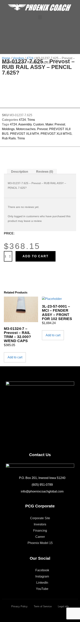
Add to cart (36, 256)
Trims (31, 119)
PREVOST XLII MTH (24, 133)
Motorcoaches (26, 129)
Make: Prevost (55, 124)
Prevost (42, 129)
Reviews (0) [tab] (44, 171)
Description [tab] (19, 171)
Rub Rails (9, 138)
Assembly (25, 124)
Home (6, 58)
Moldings (8, 129)
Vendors (18, 58)
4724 (29, 58)
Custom (38, 124)
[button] (40, 17)
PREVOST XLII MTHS (56, 133)
